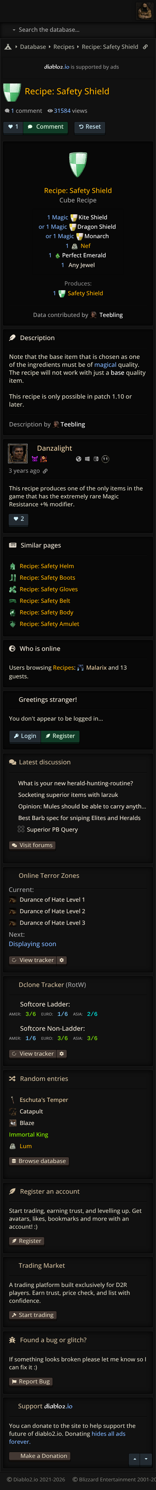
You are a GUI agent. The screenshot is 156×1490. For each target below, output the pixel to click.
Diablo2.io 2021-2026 (38, 1479)
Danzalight (54, 448)
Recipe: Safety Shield (109, 47)
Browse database (42, 1161)
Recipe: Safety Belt (44, 601)
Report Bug (34, 1381)
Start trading (36, 1315)
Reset (93, 126)
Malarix (96, 667)
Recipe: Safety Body (45, 612)
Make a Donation (43, 1456)
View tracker (36, 960)
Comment (49, 126)
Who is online (40, 648)
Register (64, 736)
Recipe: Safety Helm (46, 566)
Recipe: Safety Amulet (48, 624)
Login (28, 736)
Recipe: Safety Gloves (48, 589)
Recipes (63, 667)
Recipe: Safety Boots (46, 577)
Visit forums (36, 845)
